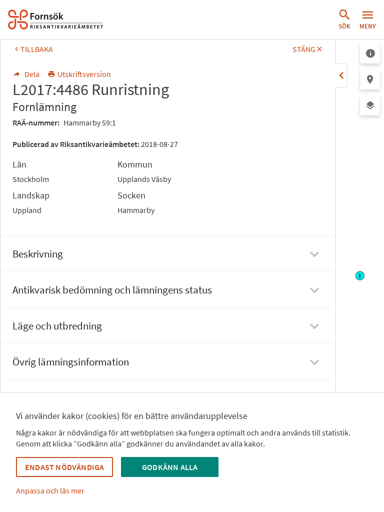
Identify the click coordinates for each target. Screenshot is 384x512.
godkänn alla (170, 467)
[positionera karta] (370, 80)
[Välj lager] (370, 106)
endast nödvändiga (64, 467)
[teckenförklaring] (370, 54)
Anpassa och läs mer (50, 491)
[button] (345, 19)
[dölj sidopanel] (342, 76)
